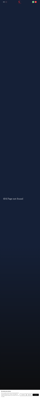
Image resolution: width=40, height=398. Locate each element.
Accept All (35, 394)
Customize (23, 394)
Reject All (29, 394)
